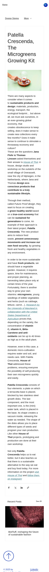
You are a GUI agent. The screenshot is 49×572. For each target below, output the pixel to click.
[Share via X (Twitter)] (15, 487)
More (26, 18)
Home (4, 5)
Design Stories (12, 18)
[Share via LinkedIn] (21, 487)
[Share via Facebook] (9, 487)
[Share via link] (28, 487)
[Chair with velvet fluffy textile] (24, 517)
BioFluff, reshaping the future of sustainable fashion (23, 533)
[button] (45, 5)
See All (39, 501)
